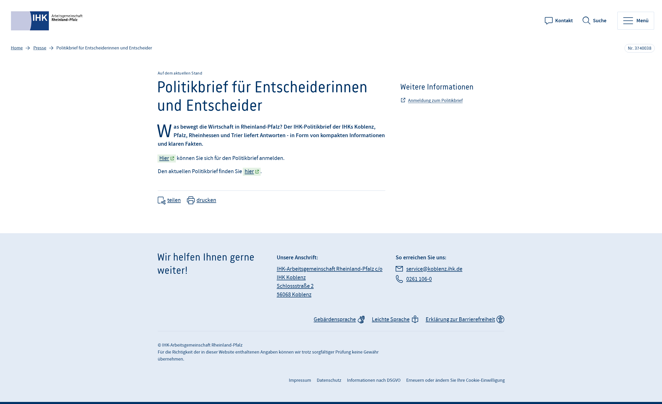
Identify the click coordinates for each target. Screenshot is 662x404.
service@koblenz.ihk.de (434, 269)
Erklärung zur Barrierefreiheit (460, 319)
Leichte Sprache (391, 319)
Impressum (300, 380)
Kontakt (564, 20)
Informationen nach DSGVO (374, 380)
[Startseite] (47, 21)
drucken (206, 200)
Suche (599, 20)
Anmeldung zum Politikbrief (435, 101)
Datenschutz (329, 380)
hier (249, 171)
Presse (39, 48)
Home (17, 48)
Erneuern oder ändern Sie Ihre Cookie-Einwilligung (455, 380)
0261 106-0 (419, 279)
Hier (164, 158)
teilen (174, 200)
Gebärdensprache (335, 319)
